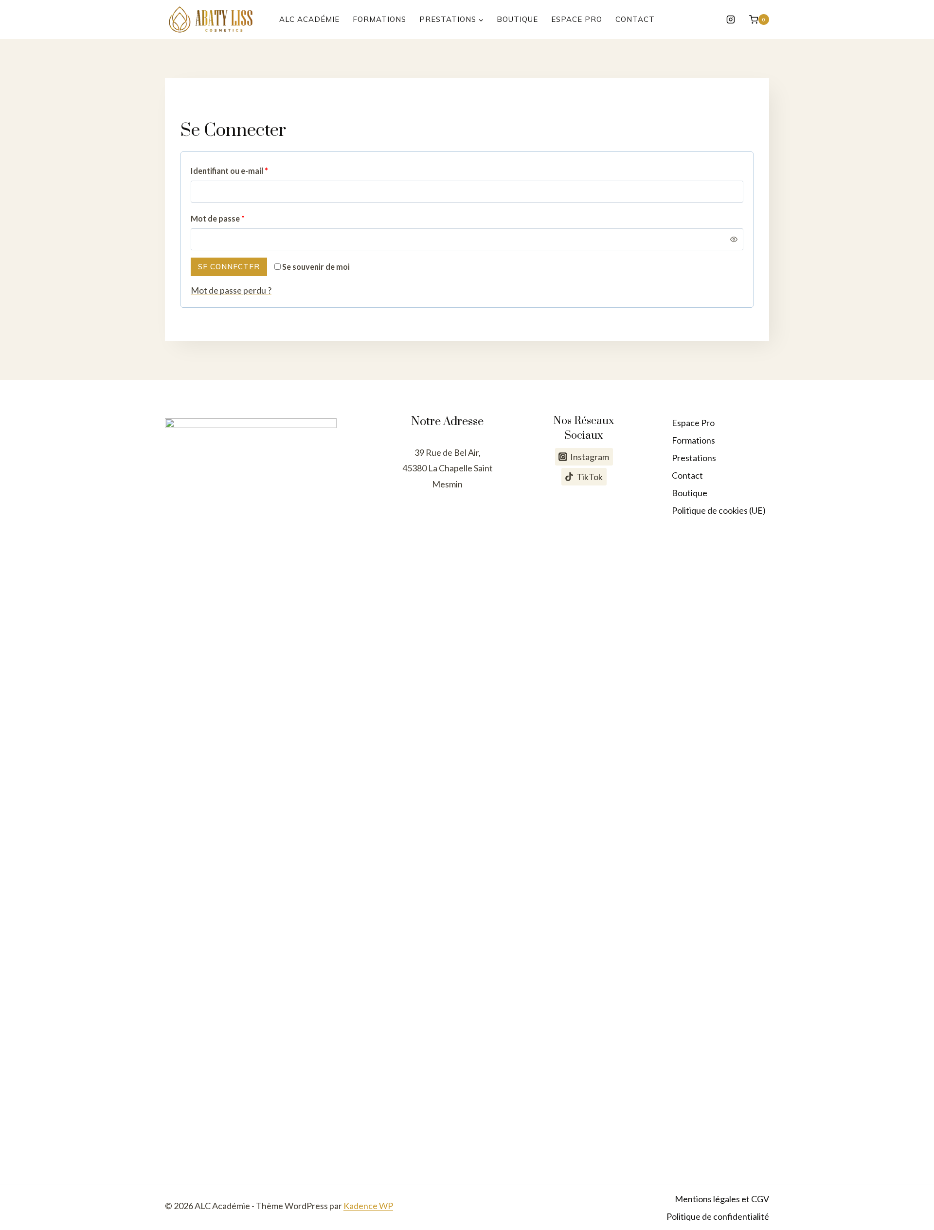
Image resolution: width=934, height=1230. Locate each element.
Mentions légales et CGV (722, 1198)
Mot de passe (221, 220)
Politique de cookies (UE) (719, 510)
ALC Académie (309, 19)
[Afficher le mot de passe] (734, 239)
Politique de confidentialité (717, 1216)
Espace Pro (576, 19)
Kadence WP (368, 1205)
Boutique (517, 19)
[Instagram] (730, 19)
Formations (379, 19)
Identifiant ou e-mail (232, 173)
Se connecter (229, 266)
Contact (635, 19)
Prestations (694, 457)
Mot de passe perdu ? (231, 290)
